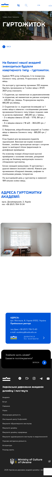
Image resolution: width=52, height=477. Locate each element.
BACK (9, 47)
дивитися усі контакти (31, 338)
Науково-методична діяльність (14, 441)
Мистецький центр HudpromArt (14, 419)
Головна (5, 17)
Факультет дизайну (9, 428)
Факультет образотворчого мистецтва (17, 424)
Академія (6, 397)
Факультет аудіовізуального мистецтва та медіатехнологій (24, 437)
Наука (4, 410)
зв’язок (35, 362)
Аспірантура (7, 445)
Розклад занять (8, 450)
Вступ (9, 17)
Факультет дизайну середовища (14, 432)
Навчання (6, 406)
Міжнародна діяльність (11, 415)
